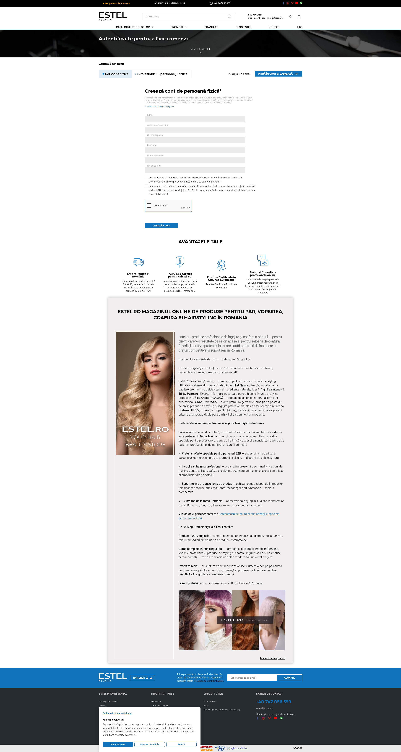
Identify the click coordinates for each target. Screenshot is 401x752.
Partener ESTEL (142, 677)
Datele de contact (269, 693)
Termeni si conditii (159, 705)
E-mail (150, 115)
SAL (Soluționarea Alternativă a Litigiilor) (222, 709)
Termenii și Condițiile (187, 177)
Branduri (211, 27)
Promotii (177, 27)
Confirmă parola (155, 135)
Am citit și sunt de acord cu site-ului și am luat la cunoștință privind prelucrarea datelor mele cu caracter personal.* (195, 179)
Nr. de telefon (154, 166)
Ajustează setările (149, 744)
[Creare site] (297, 748)
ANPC (206, 705)
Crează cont (161, 225)
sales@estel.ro (264, 708)
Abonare (289, 677)
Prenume (151, 145)
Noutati (274, 27)
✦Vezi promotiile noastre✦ (116, 3)
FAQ (299, 27)
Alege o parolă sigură (158, 125)
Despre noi (156, 701)
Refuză (181, 744)
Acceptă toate (117, 744)
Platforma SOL (210, 701)
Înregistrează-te (275, 18)
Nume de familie (155, 155)
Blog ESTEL (243, 27)
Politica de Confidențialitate (210, 681)
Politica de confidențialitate (117, 713)
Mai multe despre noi (272, 658)
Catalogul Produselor (108, 701)
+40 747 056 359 (273, 702)
